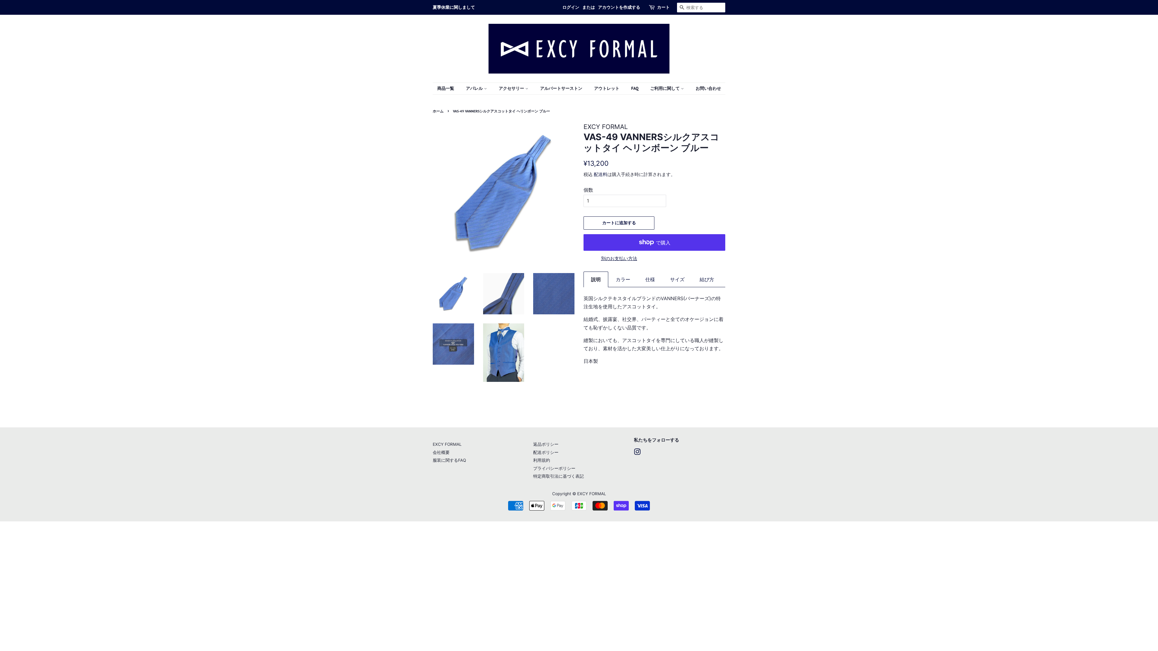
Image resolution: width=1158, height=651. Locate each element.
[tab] (596, 279)
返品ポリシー (545, 444)
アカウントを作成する (619, 7)
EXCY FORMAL (447, 444)
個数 (588, 190)
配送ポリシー (545, 452)
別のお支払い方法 (619, 258)
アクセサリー (512, 88)
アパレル (475, 88)
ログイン (570, 7)
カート (663, 7)
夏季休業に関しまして (454, 7)
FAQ (634, 88)
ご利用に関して (665, 88)
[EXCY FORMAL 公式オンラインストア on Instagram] (637, 453)
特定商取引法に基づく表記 (558, 476)
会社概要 (441, 452)
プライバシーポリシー (554, 468)
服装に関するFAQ (449, 460)
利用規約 (541, 460)
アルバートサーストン (561, 88)
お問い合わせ (708, 88)
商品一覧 (445, 88)
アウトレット (606, 88)
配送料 (600, 174)
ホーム (438, 111)
